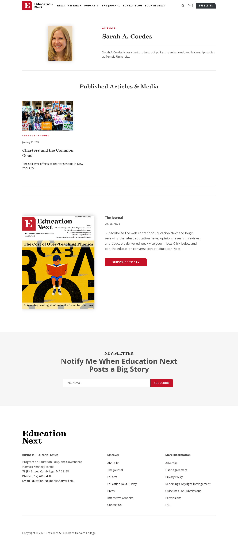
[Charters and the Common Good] (48, 116)
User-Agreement (176, 470)
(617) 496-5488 (41, 476)
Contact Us (114, 505)
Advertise (171, 463)
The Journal (115, 470)
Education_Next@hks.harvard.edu (52, 481)
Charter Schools (35, 135)
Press (111, 491)
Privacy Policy (174, 477)
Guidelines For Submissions (183, 491)
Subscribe (162, 383)
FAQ (168, 505)
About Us (113, 463)
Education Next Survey (122, 484)
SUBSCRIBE (206, 5)
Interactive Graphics (120, 498)
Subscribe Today (126, 262)
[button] (183, 5)
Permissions (173, 498)
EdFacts (112, 477)
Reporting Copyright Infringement (187, 484)
